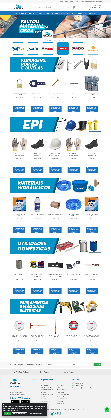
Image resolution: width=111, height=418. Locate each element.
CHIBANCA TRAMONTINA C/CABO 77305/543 (37, 336)
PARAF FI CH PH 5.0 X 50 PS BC (55, 93)
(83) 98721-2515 (96, 9)
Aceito (7, 413)
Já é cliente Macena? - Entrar (70, 1)
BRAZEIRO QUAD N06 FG (73, 274)
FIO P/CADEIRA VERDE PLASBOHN (37, 275)
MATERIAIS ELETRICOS (63, 383)
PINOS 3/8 (73, 93)
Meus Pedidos (23, 372)
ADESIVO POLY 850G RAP (37, 214)
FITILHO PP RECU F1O (19, 274)
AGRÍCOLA (44, 383)
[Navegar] (2, 27)
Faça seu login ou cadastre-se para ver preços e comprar (19, 109)
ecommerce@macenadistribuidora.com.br (85, 388)
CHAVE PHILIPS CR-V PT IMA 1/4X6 (55, 336)
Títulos (46, 372)
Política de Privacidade (16, 392)
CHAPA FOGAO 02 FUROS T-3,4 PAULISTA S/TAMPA (55, 275)
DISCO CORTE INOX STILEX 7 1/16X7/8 (73, 336)
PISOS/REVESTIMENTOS (63, 394)
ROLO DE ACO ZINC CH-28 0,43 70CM (91, 93)
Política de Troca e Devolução (18, 394)
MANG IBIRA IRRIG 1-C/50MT (73, 214)
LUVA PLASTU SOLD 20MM (55, 214)
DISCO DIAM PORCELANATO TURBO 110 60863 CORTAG (19, 336)
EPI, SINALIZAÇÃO (46, 387)
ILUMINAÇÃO (44, 399)
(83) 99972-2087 (78, 385)
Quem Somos (14, 390)
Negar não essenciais (19, 413)
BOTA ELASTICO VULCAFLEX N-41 (37, 154)
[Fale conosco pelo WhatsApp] (106, 409)
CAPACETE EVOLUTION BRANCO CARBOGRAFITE (55, 154)
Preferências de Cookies (35, 413)
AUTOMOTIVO (45, 385)
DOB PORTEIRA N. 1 (37, 93)
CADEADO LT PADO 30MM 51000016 (19, 93)
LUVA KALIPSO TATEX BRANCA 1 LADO (19, 154)
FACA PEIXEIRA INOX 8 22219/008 (91, 275)
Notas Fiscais (68, 372)
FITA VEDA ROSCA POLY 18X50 (19, 214)
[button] (47, 40)
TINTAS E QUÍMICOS (62, 399)
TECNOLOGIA (60, 396)
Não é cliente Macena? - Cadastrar (92, 1)
